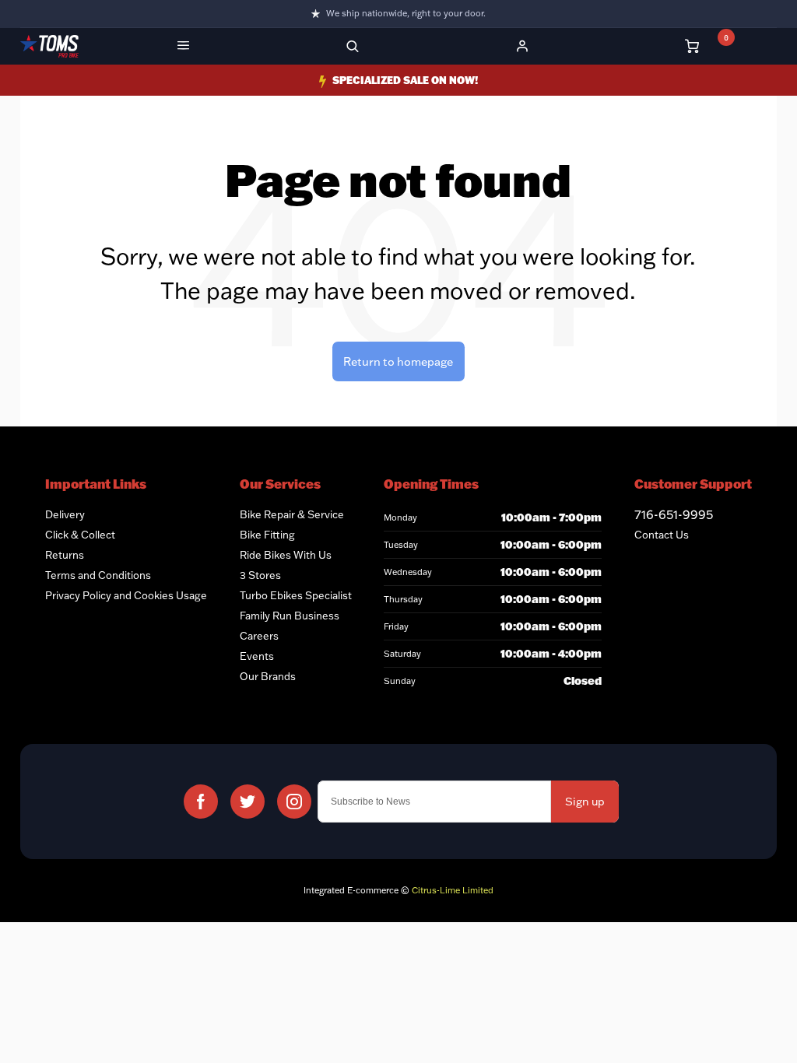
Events (257, 656)
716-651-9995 (673, 514)
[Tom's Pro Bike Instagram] (294, 801)
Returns (64, 555)
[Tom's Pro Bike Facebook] (201, 801)
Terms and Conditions (98, 575)
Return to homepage (398, 361)
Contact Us (661, 534)
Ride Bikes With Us (286, 555)
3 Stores (260, 575)
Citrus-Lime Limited (452, 890)
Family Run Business (289, 615)
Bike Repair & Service (292, 514)
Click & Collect (80, 534)
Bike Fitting (267, 534)
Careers (259, 636)
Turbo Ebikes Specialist (296, 595)
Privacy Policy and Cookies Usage (126, 595)
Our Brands (268, 676)
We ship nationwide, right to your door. (406, 13)
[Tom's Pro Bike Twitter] (247, 801)
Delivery (65, 514)
